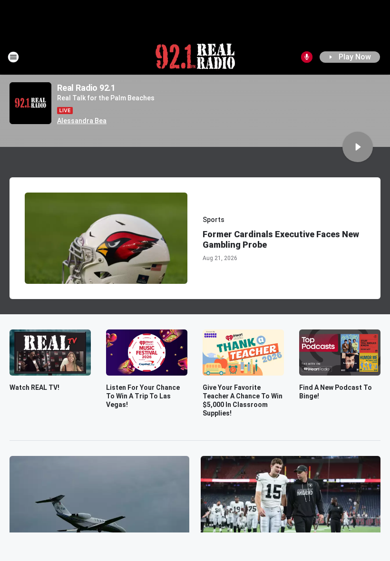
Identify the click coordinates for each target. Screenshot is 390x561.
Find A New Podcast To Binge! (335, 392)
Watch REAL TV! (34, 387)
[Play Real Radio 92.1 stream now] (30, 103)
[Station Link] (195, 57)
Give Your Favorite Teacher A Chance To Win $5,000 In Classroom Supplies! (243, 400)
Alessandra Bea (82, 121)
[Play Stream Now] (357, 147)
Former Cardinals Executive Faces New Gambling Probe (281, 239)
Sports (213, 219)
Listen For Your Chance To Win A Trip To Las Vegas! (143, 396)
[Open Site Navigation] (13, 57)
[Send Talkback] (306, 57)
